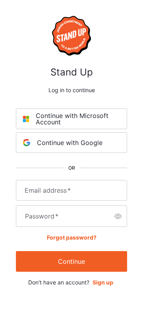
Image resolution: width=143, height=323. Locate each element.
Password (41, 216)
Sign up (103, 282)
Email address (48, 190)
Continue (71, 261)
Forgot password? (72, 237)
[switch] (118, 216)
